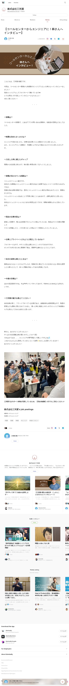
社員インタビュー (34, 420)
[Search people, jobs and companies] (65, 2)
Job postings (63, 20)
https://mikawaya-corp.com (13, 11)
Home (2, 20)
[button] (35, 626)
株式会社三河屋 (15, 8)
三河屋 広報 (11, 38)
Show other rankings (34, 572)
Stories (47, 20)
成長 (12, 420)
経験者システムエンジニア (11, 413)
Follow (34, 15)
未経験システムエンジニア (11, 416)
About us (17, 20)
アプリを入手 (63, 631)
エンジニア (24, 420)
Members (32, 20)
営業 (7, 420)
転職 (17, 420)
